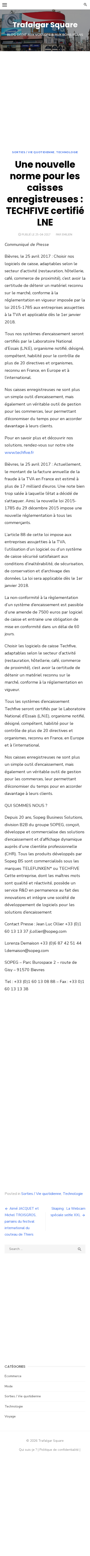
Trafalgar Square (45, 24)
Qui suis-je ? (28, 1450)
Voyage (10, 1416)
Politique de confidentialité (59, 1450)
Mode (9, 1386)
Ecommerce (13, 1376)
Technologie (67, 152)
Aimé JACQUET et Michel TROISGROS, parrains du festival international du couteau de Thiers (22, 1221)
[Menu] (4, 4)
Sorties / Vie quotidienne (33, 152)
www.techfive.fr (19, 452)
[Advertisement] (45, 98)
